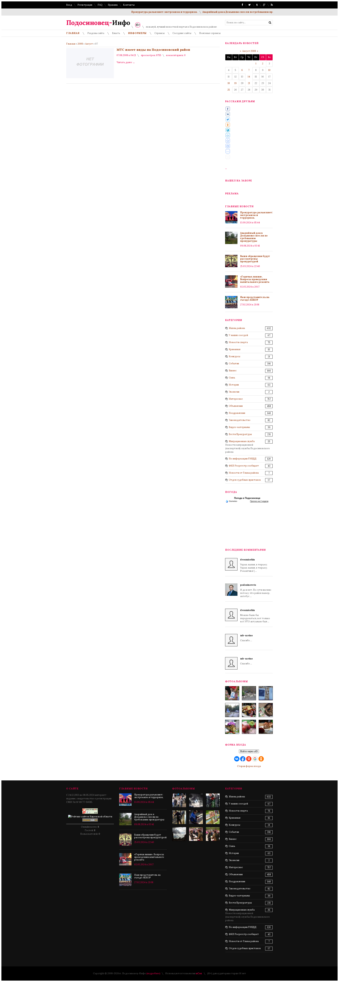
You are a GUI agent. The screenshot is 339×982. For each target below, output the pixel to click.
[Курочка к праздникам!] (266, 710)
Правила (113, 4)
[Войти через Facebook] (242, 758)
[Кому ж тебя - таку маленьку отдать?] (196, 817)
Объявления (236, 405)
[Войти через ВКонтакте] (236, 758)
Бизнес (233, 370)
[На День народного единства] (232, 727)
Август (89, 43)
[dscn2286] (213, 817)
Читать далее (126, 62)
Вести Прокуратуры (240, 434)
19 (235, 83)
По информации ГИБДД (242, 458)
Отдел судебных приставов (245, 479)
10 (269, 70)
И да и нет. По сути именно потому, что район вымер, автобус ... (255, 590)
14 (249, 76)
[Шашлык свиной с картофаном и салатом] (249, 710)
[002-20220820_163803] (266, 693)
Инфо (98, 23)
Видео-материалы (239, 427)
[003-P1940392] (249, 693)
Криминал (234, 349)
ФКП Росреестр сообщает (244, 465)
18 (229, 83)
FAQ (100, 4)
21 (249, 83)
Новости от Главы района (244, 472)
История (234, 384)
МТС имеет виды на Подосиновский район (153, 50)
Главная (70, 43)
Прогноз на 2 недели (259, 501)
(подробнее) (153, 973)
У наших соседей (238, 335)
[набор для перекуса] (266, 727)
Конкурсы (234, 356)
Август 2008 (249, 51)
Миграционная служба (242, 441)
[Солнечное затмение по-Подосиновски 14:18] (179, 834)
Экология (234, 391)
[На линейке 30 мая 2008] (196, 834)
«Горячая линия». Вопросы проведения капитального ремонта (254, 279)
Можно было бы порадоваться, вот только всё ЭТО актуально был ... (255, 616)
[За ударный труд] (213, 800)
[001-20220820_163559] (232, 710)
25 (228, 89)
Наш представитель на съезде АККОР (254, 298)
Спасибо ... (246, 638)
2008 (80, 43)
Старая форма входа (249, 766)
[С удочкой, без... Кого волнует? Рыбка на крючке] (179, 817)
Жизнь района (237, 328)
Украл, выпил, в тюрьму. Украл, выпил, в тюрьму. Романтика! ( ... (253, 565)
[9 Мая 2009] (179, 800)
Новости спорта (238, 342)
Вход (69, 4)
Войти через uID (249, 751)
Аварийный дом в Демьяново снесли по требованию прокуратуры (222, 11)
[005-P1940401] (232, 693)
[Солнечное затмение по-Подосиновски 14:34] (196, 800)
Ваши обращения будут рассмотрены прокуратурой (255, 259)
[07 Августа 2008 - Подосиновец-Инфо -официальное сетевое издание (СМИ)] (228, 140)
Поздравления (237, 413)
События (234, 363)
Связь (232, 377)
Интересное (236, 398)
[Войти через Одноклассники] (261, 758)
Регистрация (85, 4)
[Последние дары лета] (249, 727)
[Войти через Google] (255, 759)
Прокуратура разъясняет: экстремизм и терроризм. (142, 11)
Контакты (129, 4)
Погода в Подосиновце (247, 498)
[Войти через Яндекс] (248, 758)
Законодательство (239, 420)
